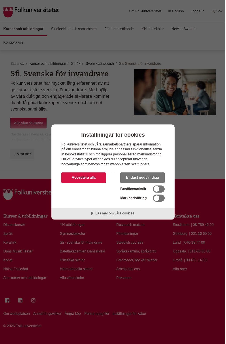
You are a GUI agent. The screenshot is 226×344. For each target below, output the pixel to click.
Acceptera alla (84, 177)
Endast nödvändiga (142, 177)
